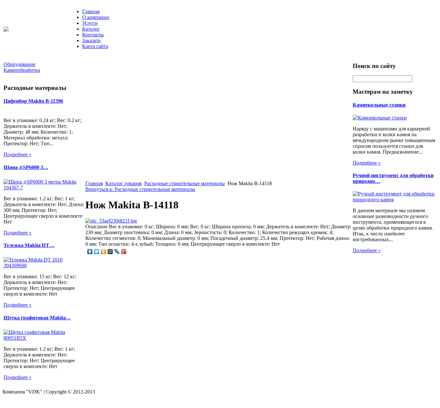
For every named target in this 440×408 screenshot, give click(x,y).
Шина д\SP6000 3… (26, 167)
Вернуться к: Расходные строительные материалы (140, 189)
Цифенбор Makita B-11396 (33, 101)
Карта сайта (95, 46)
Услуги (90, 23)
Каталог (91, 29)
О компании (95, 17)
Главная (91, 11)
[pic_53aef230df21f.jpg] (111, 220)
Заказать (91, 40)
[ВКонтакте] (90, 251)
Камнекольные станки (379, 105)
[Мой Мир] (110, 251)
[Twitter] (96, 251)
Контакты (93, 34)
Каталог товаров (123, 183)
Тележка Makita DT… (29, 245)
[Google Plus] (123, 251)
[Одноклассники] (103, 251)
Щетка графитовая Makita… (37, 317)
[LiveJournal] (117, 251)
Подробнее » (18, 154)
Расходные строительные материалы (184, 183)
